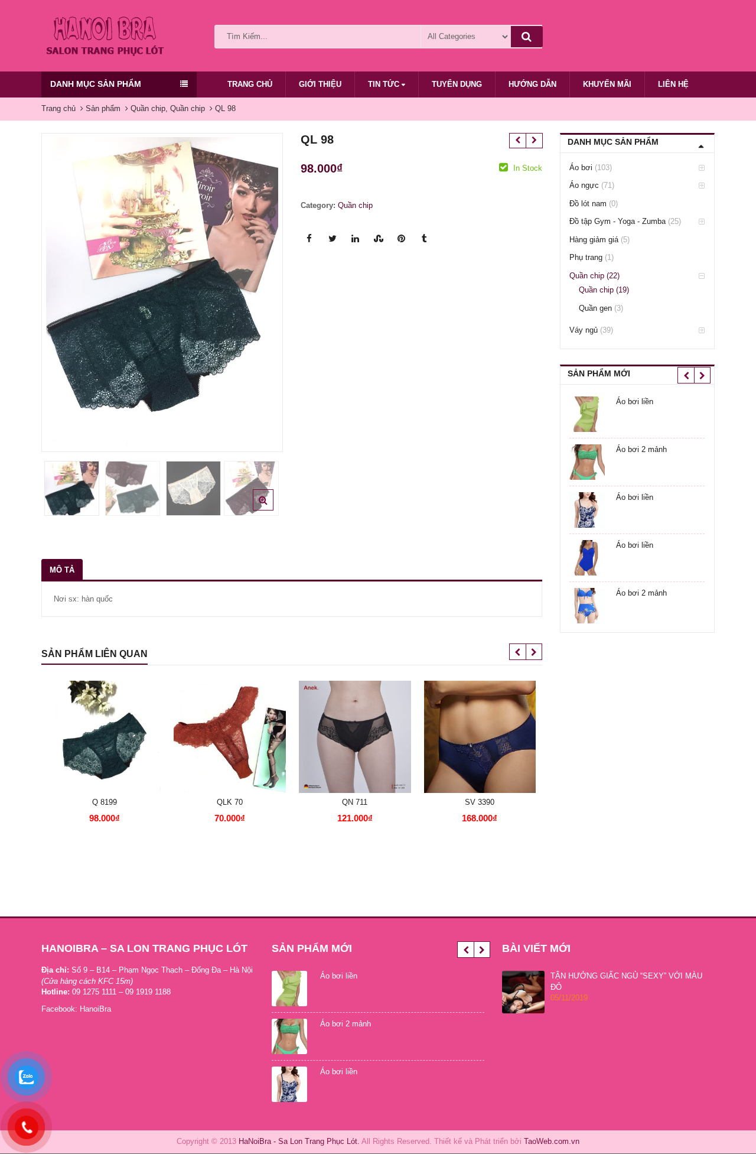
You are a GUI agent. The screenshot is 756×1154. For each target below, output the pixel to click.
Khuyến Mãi (607, 84)
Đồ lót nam (588, 203)
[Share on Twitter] (332, 239)
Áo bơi (580, 167)
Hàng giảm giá (593, 239)
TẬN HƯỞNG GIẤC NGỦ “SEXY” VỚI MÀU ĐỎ (626, 981)
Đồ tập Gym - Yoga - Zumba (617, 221)
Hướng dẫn (532, 84)
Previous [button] (62, 289)
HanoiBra (95, 1009)
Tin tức (385, 84)
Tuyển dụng (457, 84)
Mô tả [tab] (62, 569)
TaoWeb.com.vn (551, 1141)
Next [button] (262, 289)
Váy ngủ (583, 330)
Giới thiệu (320, 84)
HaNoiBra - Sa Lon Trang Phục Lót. (299, 1141)
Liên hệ (673, 84)
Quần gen (595, 308)
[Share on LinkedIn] (355, 239)
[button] (272, 509)
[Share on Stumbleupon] (378, 239)
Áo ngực (584, 185)
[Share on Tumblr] (425, 239)
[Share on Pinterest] (401, 239)
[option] (162, 292)
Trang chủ (249, 84)
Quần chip (355, 205)
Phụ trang (585, 257)
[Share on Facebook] (309, 239)
